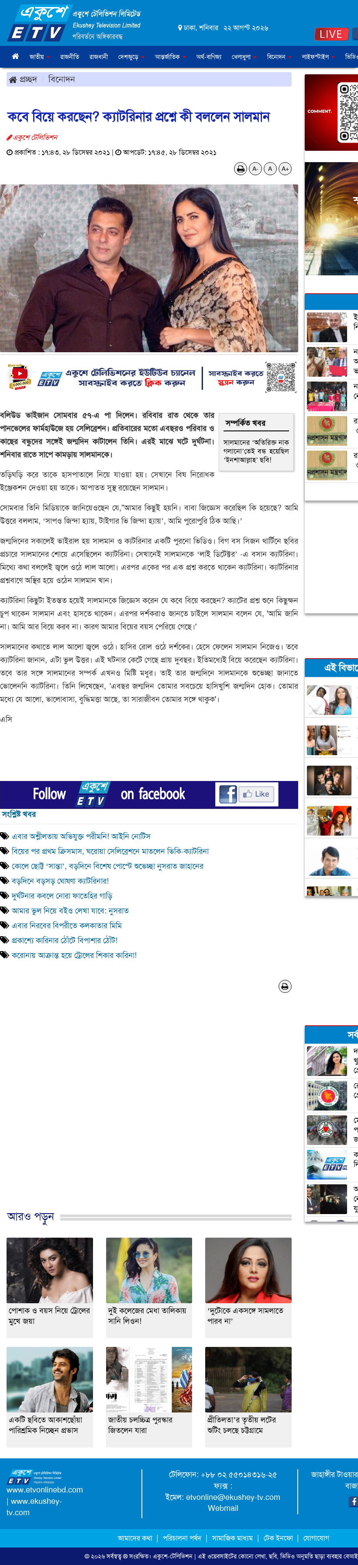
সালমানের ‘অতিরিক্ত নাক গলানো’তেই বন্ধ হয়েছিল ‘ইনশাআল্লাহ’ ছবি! (256, 451)
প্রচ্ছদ (27, 79)
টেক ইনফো (279, 1538)
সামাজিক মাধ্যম (232, 1538)
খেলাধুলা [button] (242, 57)
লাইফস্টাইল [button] (316, 57)
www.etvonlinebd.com (45, 1490)
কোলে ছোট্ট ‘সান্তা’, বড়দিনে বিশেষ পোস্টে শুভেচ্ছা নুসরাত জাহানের (107, 866)
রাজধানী (99, 57)
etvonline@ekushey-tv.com (233, 1497)
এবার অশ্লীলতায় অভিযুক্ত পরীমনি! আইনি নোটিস (81, 836)
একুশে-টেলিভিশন (173, 1556)
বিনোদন (61, 79)
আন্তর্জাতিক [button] (168, 57)
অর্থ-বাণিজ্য (208, 57)
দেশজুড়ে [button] (129, 57)
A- (255, 169)
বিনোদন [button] (277, 57)
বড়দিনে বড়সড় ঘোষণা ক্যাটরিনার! (61, 881)
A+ (285, 169)
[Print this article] (240, 169)
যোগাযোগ (316, 1538)
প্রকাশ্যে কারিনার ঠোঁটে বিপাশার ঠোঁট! (64, 940)
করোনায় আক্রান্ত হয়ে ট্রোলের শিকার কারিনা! (74, 955)
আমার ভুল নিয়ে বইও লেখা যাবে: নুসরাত (70, 911)
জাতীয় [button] (37, 57)
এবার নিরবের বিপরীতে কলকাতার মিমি (67, 925)
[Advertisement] (149, 1116)
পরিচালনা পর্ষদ (182, 1538)
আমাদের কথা (136, 1538)
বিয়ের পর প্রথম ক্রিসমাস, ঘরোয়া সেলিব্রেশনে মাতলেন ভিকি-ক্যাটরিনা (110, 851)
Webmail (223, 1508)
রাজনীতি (69, 57)
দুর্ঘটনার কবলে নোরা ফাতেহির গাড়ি (62, 896)
